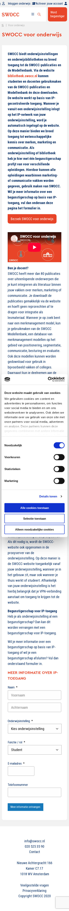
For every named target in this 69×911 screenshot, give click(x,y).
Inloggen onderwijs (19, 3)
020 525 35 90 (34, 846)
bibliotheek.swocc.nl (22, 76)
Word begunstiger (57, 14)
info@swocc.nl (34, 841)
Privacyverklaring (34, 891)
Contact (34, 852)
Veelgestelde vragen (34, 885)
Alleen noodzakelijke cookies (34, 529)
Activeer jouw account (49, 3)
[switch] (59, 457)
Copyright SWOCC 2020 (34, 896)
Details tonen (48, 496)
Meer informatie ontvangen (25, 807)
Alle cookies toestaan (34, 507)
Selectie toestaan (34, 518)
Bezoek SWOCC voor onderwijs (32, 219)
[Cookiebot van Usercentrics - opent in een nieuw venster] (49, 379)
